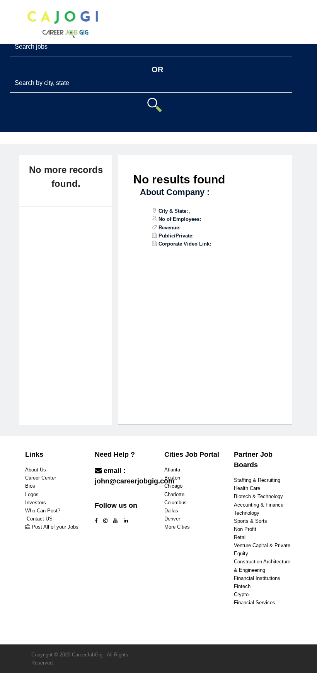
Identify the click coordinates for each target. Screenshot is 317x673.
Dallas (171, 511)
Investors (35, 502)
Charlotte (174, 494)
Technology (246, 513)
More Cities (177, 527)
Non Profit (245, 529)
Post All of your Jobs (55, 527)
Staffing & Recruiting (257, 480)
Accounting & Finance (258, 505)
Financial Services (254, 602)
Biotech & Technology (258, 496)
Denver (172, 519)
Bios (30, 486)
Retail (240, 537)
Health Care (247, 488)
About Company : (175, 192)
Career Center (40, 478)
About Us (35, 470)
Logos (32, 494)
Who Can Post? (42, 511)
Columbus (175, 502)
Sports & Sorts (250, 521)
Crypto (241, 594)
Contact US (40, 519)
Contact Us (113, 496)
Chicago (173, 486)
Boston (172, 478)
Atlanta (172, 470)
